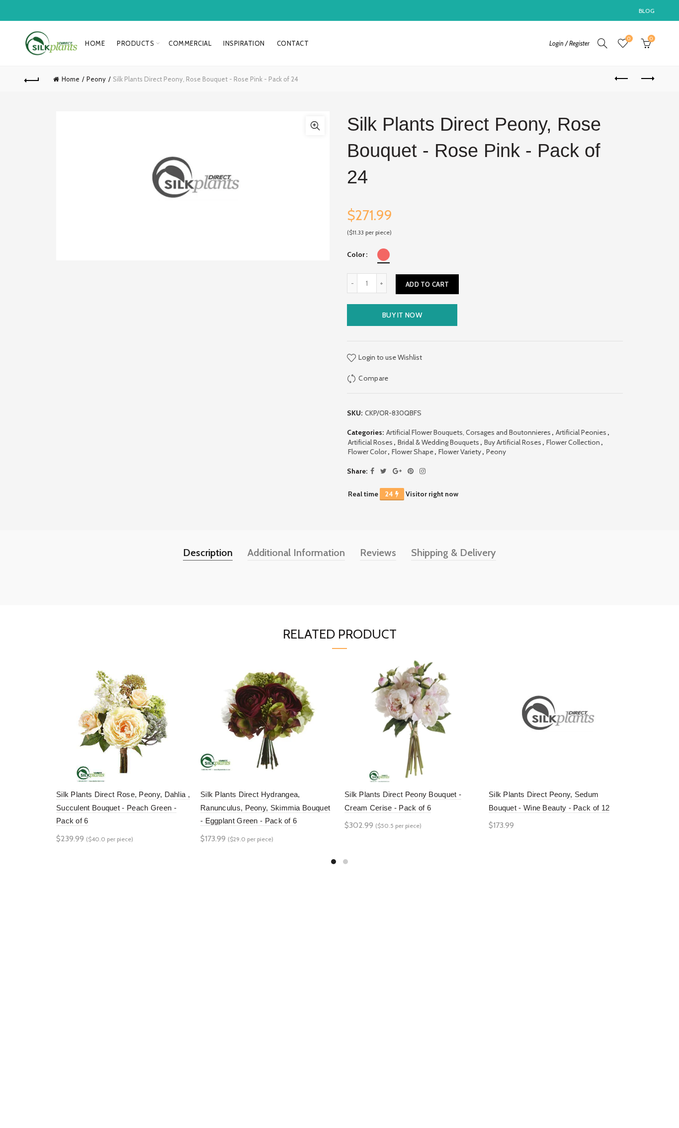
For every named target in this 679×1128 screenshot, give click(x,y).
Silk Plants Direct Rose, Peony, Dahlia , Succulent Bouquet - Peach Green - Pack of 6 (123, 807)
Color (356, 254)
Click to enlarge (315, 125)
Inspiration (244, 43)
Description (208, 553)
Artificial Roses (370, 442)
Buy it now (402, 315)
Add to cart (427, 284)
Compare (373, 377)
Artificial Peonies (581, 432)
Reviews (378, 553)
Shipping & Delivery (453, 553)
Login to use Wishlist (389, 356)
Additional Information (296, 553)
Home (95, 43)
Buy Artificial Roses (512, 442)
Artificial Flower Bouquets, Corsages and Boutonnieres (468, 432)
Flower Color (367, 451)
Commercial (190, 43)
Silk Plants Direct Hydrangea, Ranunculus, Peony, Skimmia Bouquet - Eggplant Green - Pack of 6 (265, 807)
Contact (293, 43)
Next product (647, 79)
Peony (96, 79)
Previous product (622, 79)
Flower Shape (412, 451)
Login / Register (569, 43)
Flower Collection (573, 442)
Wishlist (628, 39)
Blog (647, 10)
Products (135, 43)
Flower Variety (459, 451)
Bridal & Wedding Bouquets (438, 442)
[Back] (31, 79)
